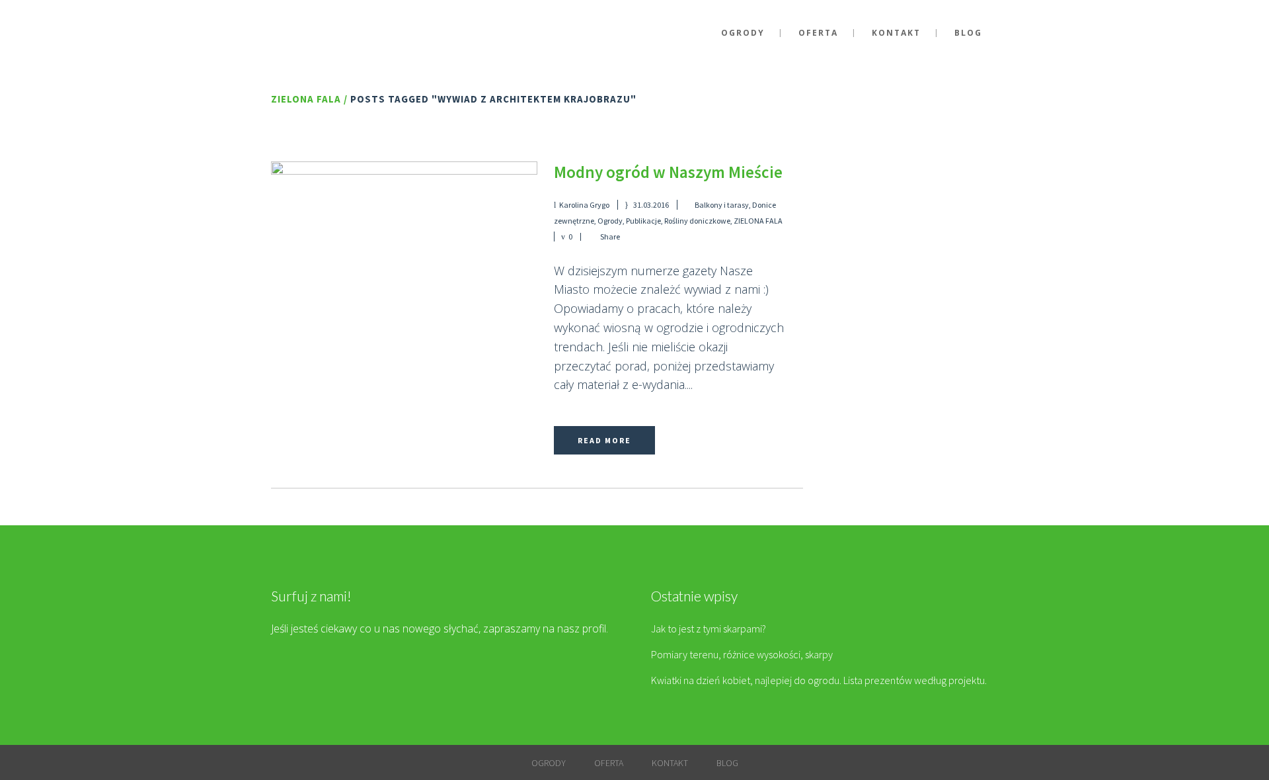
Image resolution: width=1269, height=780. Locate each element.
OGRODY (548, 763)
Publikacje (643, 221)
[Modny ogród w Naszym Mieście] (404, 244)
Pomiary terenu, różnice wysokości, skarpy (742, 654)
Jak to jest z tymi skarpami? (708, 628)
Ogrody (610, 221)
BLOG (727, 763)
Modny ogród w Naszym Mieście (668, 172)
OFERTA (608, 763)
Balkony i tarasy (722, 205)
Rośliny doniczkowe (697, 221)
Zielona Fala (306, 99)
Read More (604, 440)
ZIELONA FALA (758, 221)
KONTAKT (670, 763)
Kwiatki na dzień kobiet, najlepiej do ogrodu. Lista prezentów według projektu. (819, 680)
